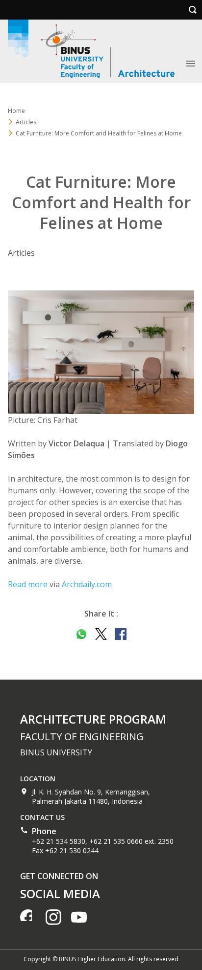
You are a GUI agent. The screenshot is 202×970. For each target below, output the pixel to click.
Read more (28, 584)
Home (16, 111)
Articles (26, 122)
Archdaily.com (87, 584)
